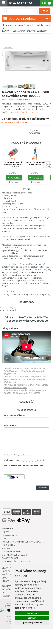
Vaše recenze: (10, 425)
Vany (29, 25)
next (46, 164)
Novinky (6, 596)
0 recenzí (18, 100)
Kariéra (5, 532)
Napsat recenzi (30, 100)
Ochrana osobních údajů (14, 555)
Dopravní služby (10, 535)
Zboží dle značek (10, 574)
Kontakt (6, 548)
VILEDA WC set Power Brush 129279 (35, 163)
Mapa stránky (8, 571)
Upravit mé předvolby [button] (32, 622)
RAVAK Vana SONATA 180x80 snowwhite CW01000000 (25, 31)
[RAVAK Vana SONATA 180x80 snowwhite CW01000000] (26, 59)
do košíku (15, 178)
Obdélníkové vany (42, 25)
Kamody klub (8, 545)
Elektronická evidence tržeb (16, 561)
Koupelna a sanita (15, 25)
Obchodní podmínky (11, 552)
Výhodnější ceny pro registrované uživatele (23, 542)
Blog (4, 578)
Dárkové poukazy (10, 558)
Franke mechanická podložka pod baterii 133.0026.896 (13, 164)
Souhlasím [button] (32, 613)
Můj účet (6, 589)
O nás (4, 538)
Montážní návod (9, 310)
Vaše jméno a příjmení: (14, 415)
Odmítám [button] (32, 618)
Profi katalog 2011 (10, 307)
